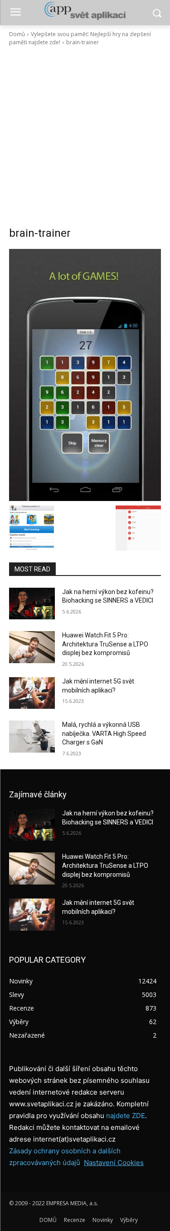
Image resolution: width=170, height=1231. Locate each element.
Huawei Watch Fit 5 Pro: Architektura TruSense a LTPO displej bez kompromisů (105, 644)
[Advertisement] (85, 136)
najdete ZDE (125, 1115)
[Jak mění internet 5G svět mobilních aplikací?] (32, 693)
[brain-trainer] (85, 375)
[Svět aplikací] (85, 11)
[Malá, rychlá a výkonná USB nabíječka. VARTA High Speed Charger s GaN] (32, 736)
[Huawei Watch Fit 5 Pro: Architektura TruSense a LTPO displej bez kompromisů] (32, 647)
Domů (17, 34)
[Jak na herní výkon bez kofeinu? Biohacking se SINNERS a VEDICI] (32, 603)
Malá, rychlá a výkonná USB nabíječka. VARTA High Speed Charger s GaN (104, 733)
